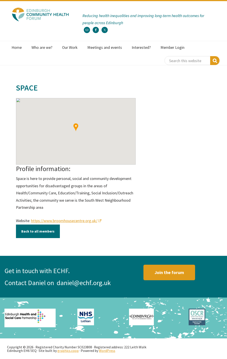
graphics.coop (68, 350)
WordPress (107, 350)
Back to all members (38, 231)
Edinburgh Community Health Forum (40, 14)
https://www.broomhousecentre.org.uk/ (64, 220)
